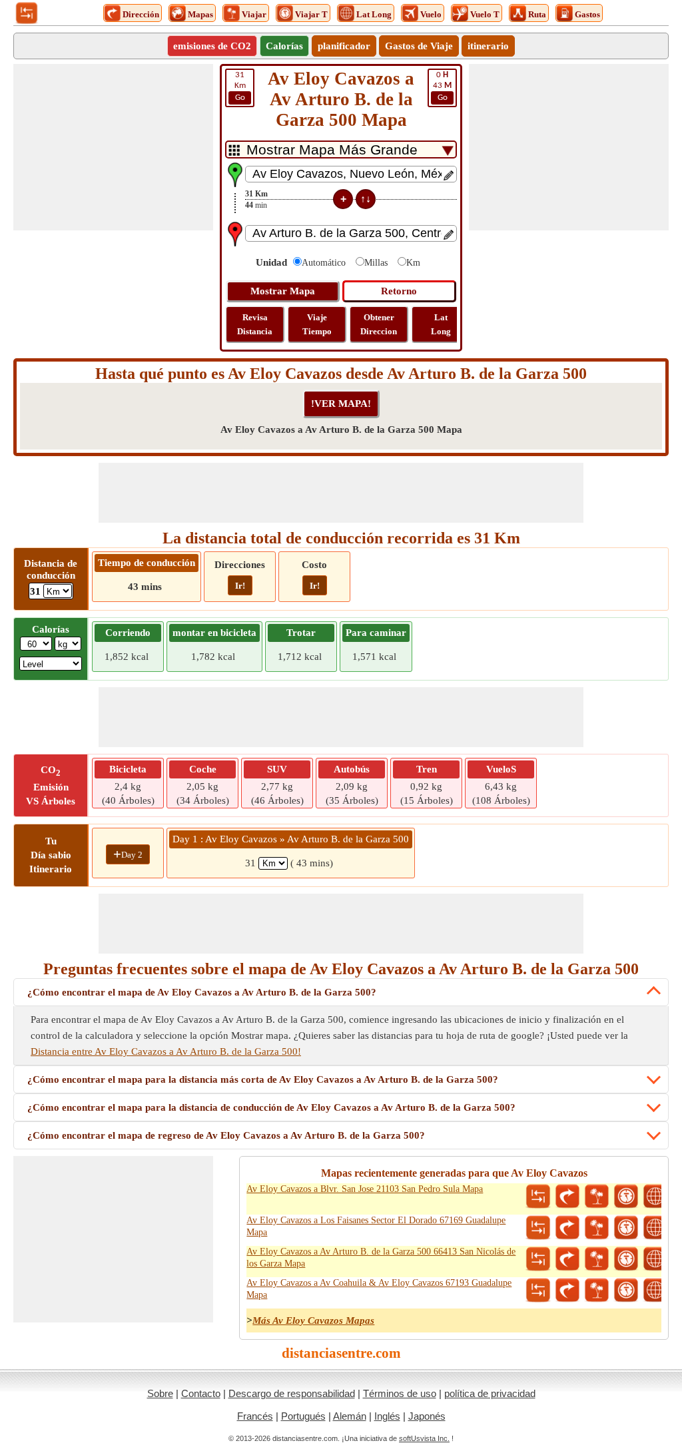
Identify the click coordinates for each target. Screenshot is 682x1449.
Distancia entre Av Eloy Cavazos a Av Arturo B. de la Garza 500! (166, 1051)
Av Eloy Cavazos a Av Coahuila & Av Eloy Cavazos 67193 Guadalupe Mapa (379, 1289)
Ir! (240, 586)
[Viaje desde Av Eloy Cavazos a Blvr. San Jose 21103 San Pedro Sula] (596, 1196)
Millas (376, 263)
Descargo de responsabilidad (291, 1393)
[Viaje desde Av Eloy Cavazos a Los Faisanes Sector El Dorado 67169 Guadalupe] (596, 1228)
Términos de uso (399, 1393)
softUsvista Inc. (424, 1438)
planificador (344, 46)
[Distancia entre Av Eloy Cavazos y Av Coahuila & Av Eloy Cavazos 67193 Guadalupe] (538, 1290)
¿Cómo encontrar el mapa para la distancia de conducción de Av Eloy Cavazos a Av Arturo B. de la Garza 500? (271, 1107)
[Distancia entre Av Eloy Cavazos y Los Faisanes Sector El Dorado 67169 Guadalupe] (538, 1228)
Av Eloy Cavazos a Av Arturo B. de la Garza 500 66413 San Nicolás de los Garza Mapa (380, 1258)
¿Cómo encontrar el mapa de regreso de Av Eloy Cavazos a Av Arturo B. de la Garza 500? (226, 1135)
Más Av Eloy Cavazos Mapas (313, 1320)
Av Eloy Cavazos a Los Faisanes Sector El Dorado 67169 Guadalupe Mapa (376, 1226)
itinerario (488, 46)
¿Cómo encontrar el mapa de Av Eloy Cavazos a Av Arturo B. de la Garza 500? (201, 992)
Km (240, 86)
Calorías (284, 46)
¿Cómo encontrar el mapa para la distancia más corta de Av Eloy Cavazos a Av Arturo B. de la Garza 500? (262, 1079)
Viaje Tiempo (317, 324)
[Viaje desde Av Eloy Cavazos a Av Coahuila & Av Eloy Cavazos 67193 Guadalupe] (596, 1290)
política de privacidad (489, 1393)
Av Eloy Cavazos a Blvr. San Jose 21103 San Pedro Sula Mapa (364, 1189)
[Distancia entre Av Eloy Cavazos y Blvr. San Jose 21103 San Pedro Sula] (538, 1196)
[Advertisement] (113, 147)
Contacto (200, 1393)
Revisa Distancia (254, 324)
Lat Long (441, 324)
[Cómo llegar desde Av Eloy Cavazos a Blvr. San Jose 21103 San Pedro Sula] (567, 1196)
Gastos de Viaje (419, 46)
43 (442, 86)
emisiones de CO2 (212, 46)
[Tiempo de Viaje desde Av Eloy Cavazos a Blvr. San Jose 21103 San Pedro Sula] (626, 1196)
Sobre (160, 1393)
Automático (324, 263)
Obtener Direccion (378, 324)
